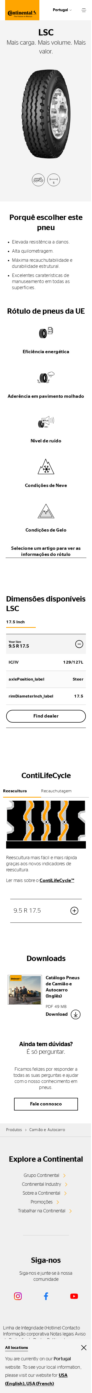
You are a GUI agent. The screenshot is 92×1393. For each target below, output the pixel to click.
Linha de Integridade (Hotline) (32, 1328)
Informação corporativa (26, 1334)
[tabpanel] (46, 870)
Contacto (71, 1328)
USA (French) (40, 1384)
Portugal (60, 10)
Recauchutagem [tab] (56, 791)
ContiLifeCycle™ (57, 880)
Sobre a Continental (41, 1193)
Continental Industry (41, 1184)
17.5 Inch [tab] (15, 622)
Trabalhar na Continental (41, 1211)
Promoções (42, 1202)
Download (57, 1014)
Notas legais (62, 1334)
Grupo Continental (41, 1175)
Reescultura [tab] (15, 791)
